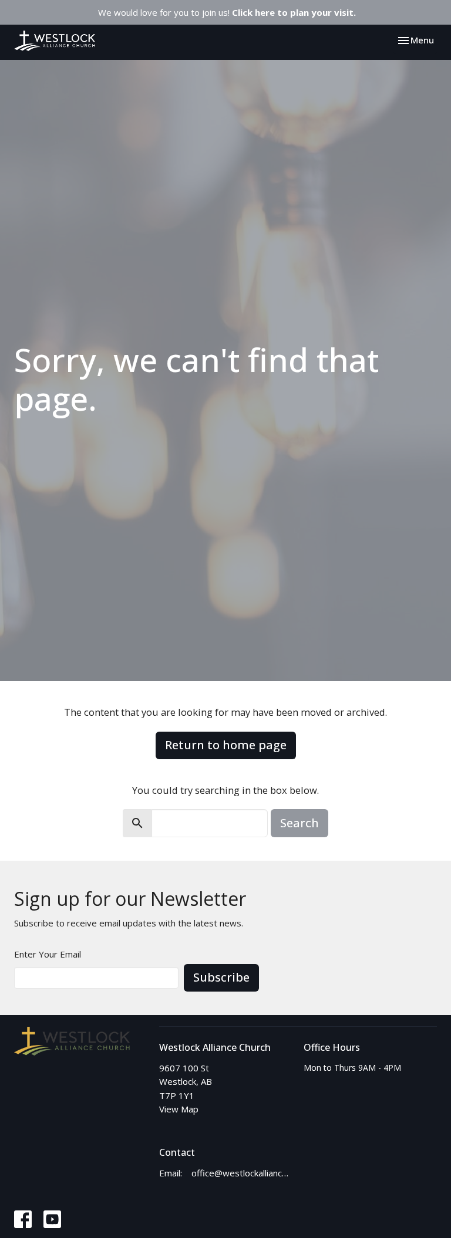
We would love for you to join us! (227, 12)
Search (299, 823)
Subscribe (221, 977)
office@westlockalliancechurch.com (241, 1173)
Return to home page (226, 745)
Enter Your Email (47, 954)
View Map (178, 1109)
